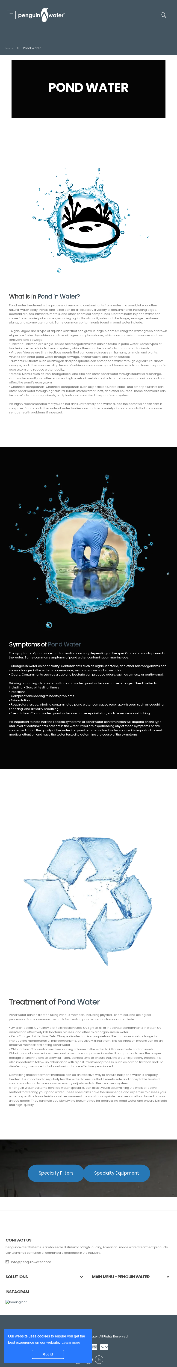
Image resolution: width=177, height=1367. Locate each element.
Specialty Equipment (116, 1173)
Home (9, 48)
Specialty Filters (56, 1173)
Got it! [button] (48, 1354)
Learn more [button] (71, 1342)
